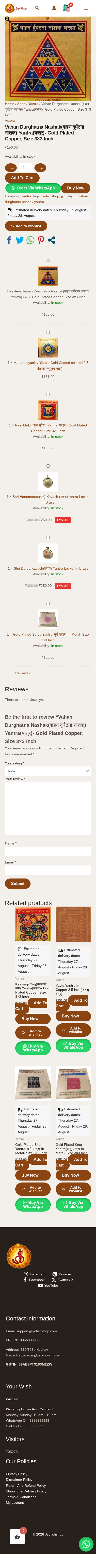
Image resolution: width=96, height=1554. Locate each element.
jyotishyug (69, 196)
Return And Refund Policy (26, 1485)
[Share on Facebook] (9, 240)
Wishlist (12, 1399)
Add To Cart (22, 178)
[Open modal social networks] (51, 240)
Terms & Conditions (21, 1497)
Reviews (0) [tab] (24, 673)
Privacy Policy (16, 1474)
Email (10, 862)
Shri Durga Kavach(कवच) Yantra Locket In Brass (51, 568)
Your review (15, 779)
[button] (37, 8)
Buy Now (75, 188)
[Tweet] (20, 240)
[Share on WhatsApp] (30, 240)
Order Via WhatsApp (36, 188)
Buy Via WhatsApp (33, 1048)
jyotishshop (50, 196)
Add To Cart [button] (31, 1006)
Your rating (14, 763)
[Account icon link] (54, 8)
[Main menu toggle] (86, 8)
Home (9, 104)
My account (15, 1502)
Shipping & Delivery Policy (26, 1491)
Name (10, 843)
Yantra (33, 104)
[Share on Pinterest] (41, 240)
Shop (21, 104)
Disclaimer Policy (19, 1480)
